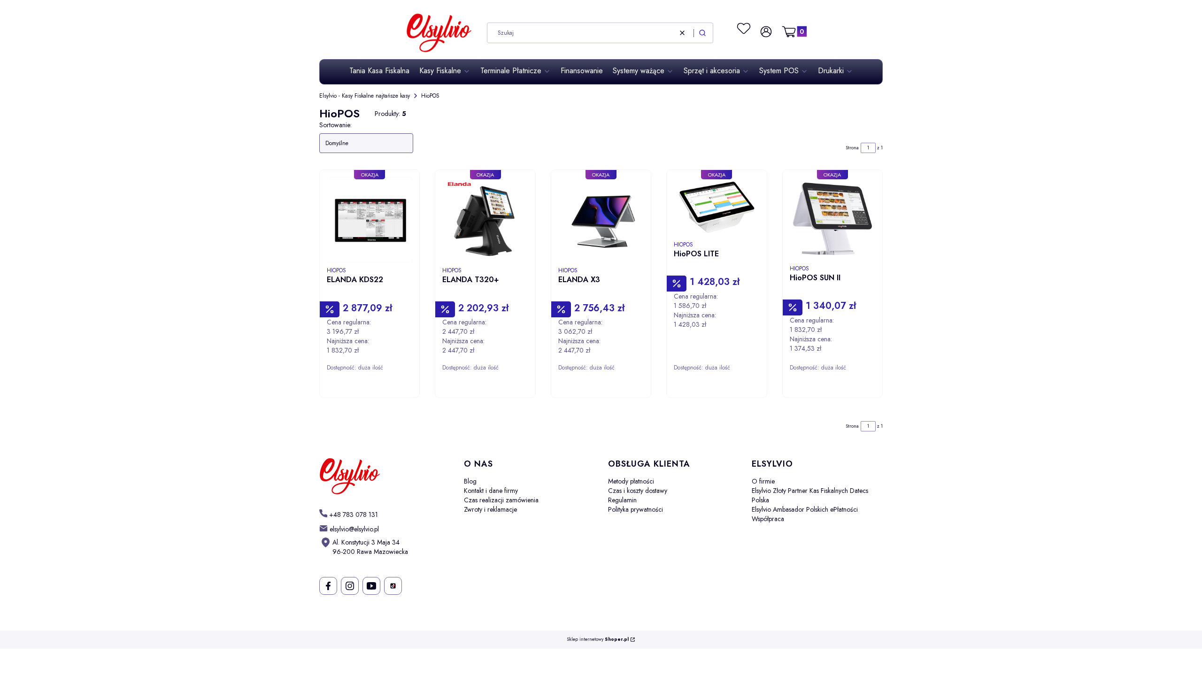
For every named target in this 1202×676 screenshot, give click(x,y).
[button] (702, 33)
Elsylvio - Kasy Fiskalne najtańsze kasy (364, 96)
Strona (852, 147)
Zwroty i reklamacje (490, 509)
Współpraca (768, 518)
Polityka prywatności (635, 509)
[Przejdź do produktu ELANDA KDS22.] (369, 219)
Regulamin (622, 500)
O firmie (763, 481)
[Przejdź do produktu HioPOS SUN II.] (832, 219)
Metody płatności (631, 481)
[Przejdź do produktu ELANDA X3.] (601, 219)
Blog (470, 481)
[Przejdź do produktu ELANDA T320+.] (485, 219)
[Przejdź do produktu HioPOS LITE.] (716, 207)
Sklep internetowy (598, 639)
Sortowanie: (335, 125)
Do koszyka (395, 400)
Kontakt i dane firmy (491, 490)
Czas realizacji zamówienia (501, 500)
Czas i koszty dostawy (637, 490)
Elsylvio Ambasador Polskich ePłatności (805, 509)
